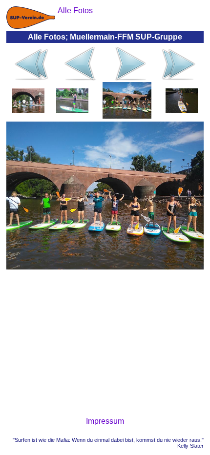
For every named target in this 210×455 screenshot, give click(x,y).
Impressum (105, 421)
